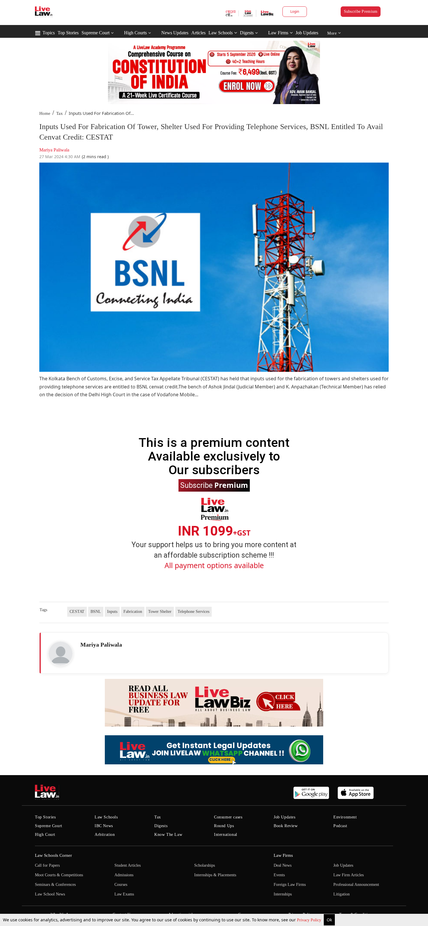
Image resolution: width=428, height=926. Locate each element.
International (225, 834)
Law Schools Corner (53, 855)
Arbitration (105, 834)
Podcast (340, 826)
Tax (59, 113)
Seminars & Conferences (55, 884)
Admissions (123, 875)
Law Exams (124, 894)
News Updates (174, 32)
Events (279, 875)
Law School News (50, 894)
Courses (120, 884)
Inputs (112, 611)
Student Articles (127, 865)
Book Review (286, 826)
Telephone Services (193, 611)
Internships (283, 894)
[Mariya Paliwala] (60, 653)
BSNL (96, 611)
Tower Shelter (159, 611)
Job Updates (307, 32)
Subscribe (214, 485)
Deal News (282, 865)
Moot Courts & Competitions (59, 875)
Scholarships (204, 865)
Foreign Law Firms (290, 884)
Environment (345, 817)
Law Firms (278, 32)
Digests (247, 32)
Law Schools (220, 32)
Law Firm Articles (348, 875)
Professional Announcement (356, 884)
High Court (45, 834)
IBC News (104, 826)
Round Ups (224, 826)
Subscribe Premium (361, 11)
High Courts (135, 32)
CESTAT (77, 611)
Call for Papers (47, 865)
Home (44, 113)
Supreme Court (95, 32)
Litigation (341, 894)
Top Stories (68, 32)
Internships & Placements (215, 875)
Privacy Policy (309, 920)
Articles (198, 32)
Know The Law (168, 834)
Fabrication (132, 611)
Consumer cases (228, 817)
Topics (49, 32)
